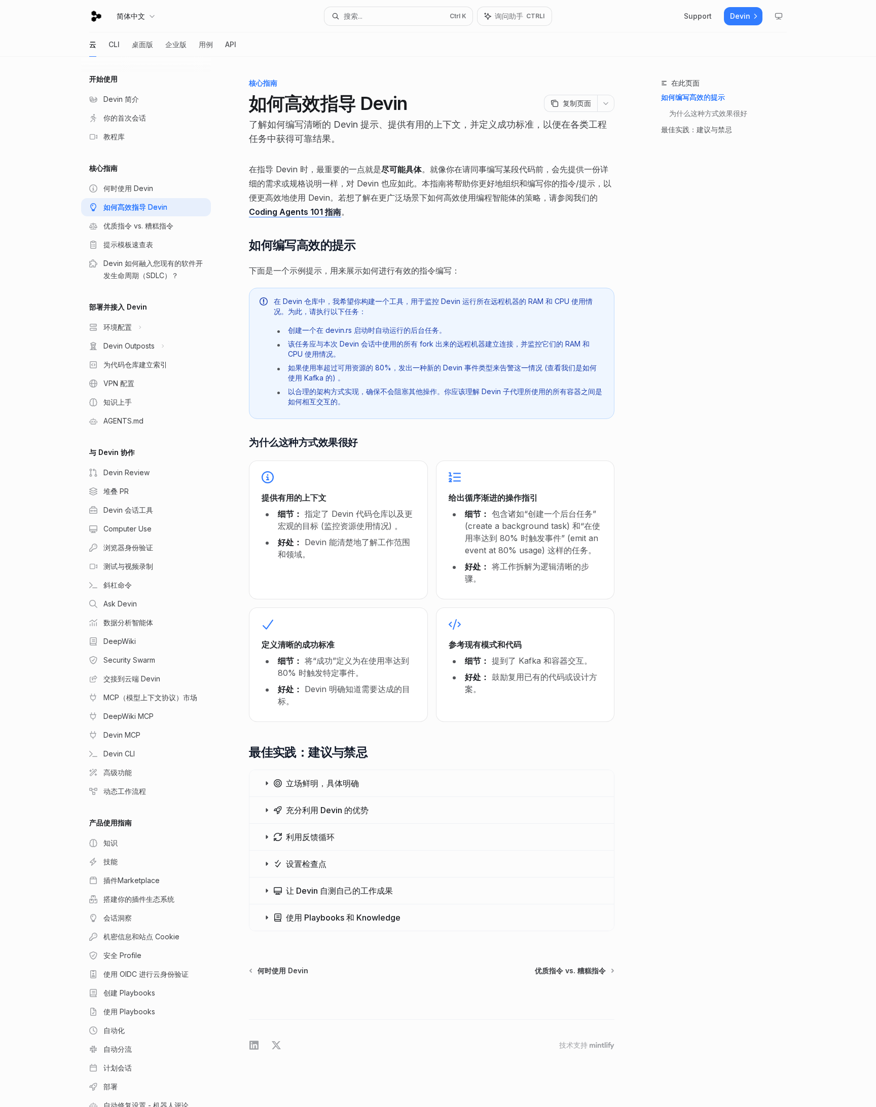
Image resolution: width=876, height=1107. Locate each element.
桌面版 (142, 44)
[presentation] (154, 582)
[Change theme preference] (779, 16)
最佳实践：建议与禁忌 (696, 129)
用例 (206, 44)
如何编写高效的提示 (693, 97)
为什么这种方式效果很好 (708, 113)
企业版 (176, 44)
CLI (114, 44)
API (230, 44)
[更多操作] (605, 103)
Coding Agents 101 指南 (295, 212)
